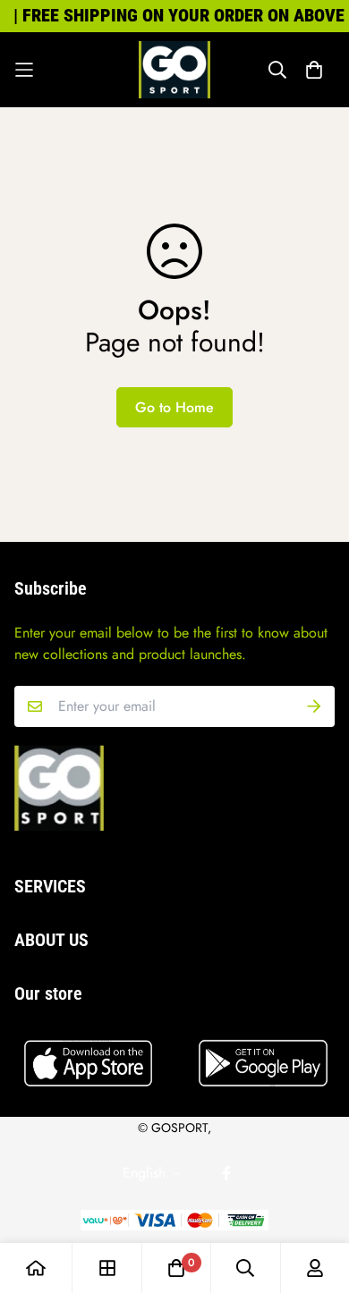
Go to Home (174, 407)
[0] (176, 1268)
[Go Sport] (174, 69)
